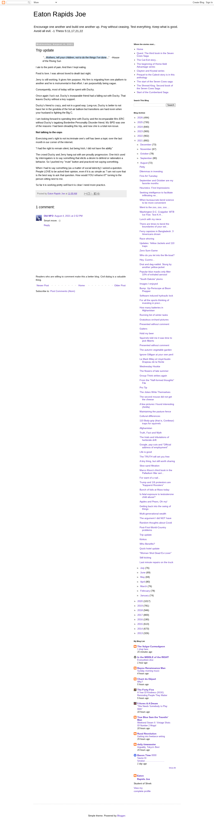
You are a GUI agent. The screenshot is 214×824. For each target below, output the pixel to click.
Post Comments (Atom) (62, 291)
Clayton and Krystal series (150, 70)
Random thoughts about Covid (156, 522)
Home (81, 285)
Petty (142, 167)
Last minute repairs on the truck (156, 562)
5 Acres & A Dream (147, 703)
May (142, 577)
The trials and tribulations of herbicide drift (154, 438)
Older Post (120, 285)
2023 (140, 131)
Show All (172, 768)
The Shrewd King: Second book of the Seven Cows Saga (155, 87)
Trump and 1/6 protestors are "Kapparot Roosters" (155, 483)
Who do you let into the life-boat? (157, 255)
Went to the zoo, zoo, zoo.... (154, 207)
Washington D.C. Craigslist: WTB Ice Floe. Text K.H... (157, 213)
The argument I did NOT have (155, 518)
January (144, 595)
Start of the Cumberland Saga (152, 92)
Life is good (146, 452)
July (142, 568)
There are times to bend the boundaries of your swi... (154, 225)
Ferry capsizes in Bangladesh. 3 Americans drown (157, 232)
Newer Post (43, 285)
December (146, 144)
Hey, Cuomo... (147, 259)
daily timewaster (146, 744)
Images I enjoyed (149, 283)
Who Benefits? (147, 543)
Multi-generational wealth (153, 513)
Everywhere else (145, 660)
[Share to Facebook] (95, 193)
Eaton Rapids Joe (59, 14)
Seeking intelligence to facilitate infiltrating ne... (156, 194)
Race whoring (147, 238)
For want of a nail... (150, 477)
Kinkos (143, 539)
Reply (47, 225)
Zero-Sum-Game (149, 250)
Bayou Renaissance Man (151, 668)
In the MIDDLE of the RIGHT (153, 657)
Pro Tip (143, 387)
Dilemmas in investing (151, 171)
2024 (140, 126)
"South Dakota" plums (151, 279)
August (144, 162)
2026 (140, 117)
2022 (140, 135)
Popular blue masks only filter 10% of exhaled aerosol (155, 273)
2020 (140, 601)
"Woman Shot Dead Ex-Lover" (156, 553)
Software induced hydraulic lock (156, 295)
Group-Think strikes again (153, 375)
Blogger (121, 815)
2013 (140, 633)
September (146, 158)
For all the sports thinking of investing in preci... (154, 301)
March (144, 586)
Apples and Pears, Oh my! (153, 501)
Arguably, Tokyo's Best (148, 747)
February (145, 590)
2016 (140, 619)
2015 (140, 624)
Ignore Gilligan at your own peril (156, 354)
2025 (140, 122)
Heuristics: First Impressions (155, 187)
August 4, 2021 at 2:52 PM (69, 215)
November (146, 149)
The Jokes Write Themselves (155, 392)
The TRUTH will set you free (155, 456)
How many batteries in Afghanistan (151, 309)
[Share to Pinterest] (98, 193)
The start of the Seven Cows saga (155, 81)
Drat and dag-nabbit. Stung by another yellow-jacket (156, 265)
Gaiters (143, 328)
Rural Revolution (146, 733)
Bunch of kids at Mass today (154, 489)
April (143, 581)
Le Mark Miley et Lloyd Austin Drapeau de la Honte (155, 360)
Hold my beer (147, 333)
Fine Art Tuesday (148, 176)
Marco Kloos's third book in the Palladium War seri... (156, 471)
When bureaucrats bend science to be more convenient (157, 201)
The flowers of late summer (154, 371)
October (144, 153)
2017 (140, 615)
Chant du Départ (146, 679)
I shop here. (143, 649)
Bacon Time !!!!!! (146, 755)
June (143, 572)
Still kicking (145, 557)
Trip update (146, 534)
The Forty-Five (145, 689)
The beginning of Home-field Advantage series (152, 65)
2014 (140, 628)
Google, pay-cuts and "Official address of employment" (155, 446)
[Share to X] (92, 193)
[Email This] (85, 193)
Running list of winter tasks (154, 315)
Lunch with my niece (150, 219)
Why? (140, 681)
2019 (140, 605)
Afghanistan (146, 428)
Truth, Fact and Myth (151, 432)
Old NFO (49, 215)
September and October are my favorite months (156, 182)
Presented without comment (154, 324)
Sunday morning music (148, 671)
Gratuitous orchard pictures (154, 319)
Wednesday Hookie (150, 366)
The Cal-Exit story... (147, 60)
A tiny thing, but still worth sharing (157, 461)
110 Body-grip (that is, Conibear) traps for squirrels (157, 422)
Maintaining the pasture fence (155, 411)
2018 (140, 610)
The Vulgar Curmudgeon (151, 646)
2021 (140, 140)
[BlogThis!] (88, 193)
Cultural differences (150, 416)
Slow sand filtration (149, 465)
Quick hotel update (149, 548)
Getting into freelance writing (151, 736)
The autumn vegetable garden (156, 349)
